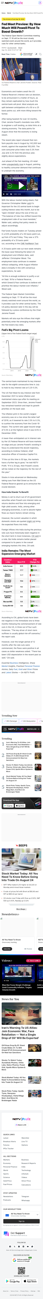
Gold (20, 669)
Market (5, 666)
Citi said (35, 536)
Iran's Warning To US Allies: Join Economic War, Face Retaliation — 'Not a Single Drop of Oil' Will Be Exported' (20, 1033)
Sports (6, 1174)
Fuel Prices (7, 1184)
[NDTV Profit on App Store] (30, 1281)
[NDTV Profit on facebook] (10, 1246)
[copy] (40, 54)
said (29, 203)
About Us (5, 1291)
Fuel (15, 669)
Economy (7, 1163)
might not (31, 521)
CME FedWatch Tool (29, 243)
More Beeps (21, 909)
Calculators (26, 1185)
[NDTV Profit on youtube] (28, 1246)
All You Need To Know (11, 940)
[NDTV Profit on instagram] (19, 1246)
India (23, 1167)
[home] (14, 2)
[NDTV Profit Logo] (21, 1118)
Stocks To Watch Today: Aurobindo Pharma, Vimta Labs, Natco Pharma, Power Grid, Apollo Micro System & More (13, 1065)
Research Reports (29, 1163)
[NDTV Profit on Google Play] (13, 1281)
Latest (8, 672)
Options (25, 1145)
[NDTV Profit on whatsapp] (32, 1246)
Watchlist (25, 1138)
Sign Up (21, 1221)
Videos (24, 1177)
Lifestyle (25, 1174)
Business (14, 663)
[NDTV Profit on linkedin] (23, 1246)
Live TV (25, 1141)
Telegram (25, 1196)
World (20, 48)
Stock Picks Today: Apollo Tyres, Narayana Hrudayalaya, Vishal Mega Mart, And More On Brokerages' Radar (13, 1096)
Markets (6, 1160)
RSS (39, 1291)
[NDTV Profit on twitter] (14, 1246)
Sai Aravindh (11, 48)
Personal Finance (32, 666)
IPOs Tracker (8, 1148)
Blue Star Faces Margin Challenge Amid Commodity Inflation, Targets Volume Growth (17, 987)
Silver (29, 669)
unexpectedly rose (15, 164)
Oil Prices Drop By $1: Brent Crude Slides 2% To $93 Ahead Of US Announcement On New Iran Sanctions (14, 1049)
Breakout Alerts (9, 1141)
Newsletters (8, 1196)
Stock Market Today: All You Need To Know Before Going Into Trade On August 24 (14, 1079)
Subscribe (7, 949)
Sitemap (33, 1291)
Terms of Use (14, 1291)
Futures (6, 1145)
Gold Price (7, 1181)
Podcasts (7, 1200)
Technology (26, 1170)
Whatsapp (26, 1200)
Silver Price (26, 1181)
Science (6, 1177)
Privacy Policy (24, 1291)
